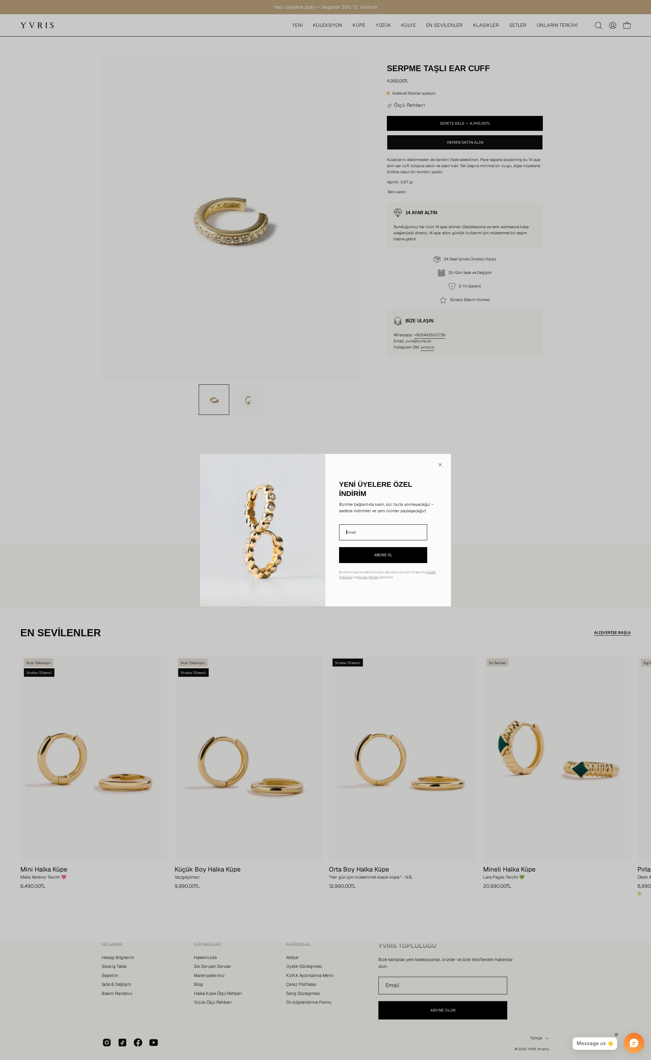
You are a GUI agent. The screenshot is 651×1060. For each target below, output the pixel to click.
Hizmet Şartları (368, 577)
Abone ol (383, 555)
